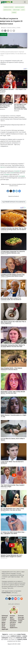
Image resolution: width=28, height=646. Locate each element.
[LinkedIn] (8, 31)
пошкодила (21, 176)
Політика (12, 624)
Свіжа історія (16, 9)
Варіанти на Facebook (13, 196)
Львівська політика (8, 7)
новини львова (8, 184)
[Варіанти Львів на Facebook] (6, 598)
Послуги (12, 615)
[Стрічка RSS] (21, 598)
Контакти (13, 622)
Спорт (20, 622)
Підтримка (13, 620)
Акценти (4, 617)
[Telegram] (11, 31)
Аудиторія (5, 629)
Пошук (4, 627)
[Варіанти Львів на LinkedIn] (12, 598)
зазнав (12, 172)
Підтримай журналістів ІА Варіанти (13, 202)
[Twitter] (5, 31)
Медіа (3, 622)
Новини (14, 12)
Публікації (5, 615)
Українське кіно (7, 9)
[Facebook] (2, 31)
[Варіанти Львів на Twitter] (9, 598)
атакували (16, 171)
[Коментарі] (14, 31)
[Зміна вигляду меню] (25, 2)
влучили (2, 167)
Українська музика (19, 7)
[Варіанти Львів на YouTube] (15, 598)
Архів (3, 626)
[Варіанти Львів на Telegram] (18, 598)
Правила (12, 626)
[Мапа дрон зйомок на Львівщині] (14, 610)
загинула (6, 174)
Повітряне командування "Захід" (19, 184)
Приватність (13, 627)
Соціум (3, 34)
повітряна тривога (13, 185)
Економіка (21, 619)
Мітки (3, 624)
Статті (22, 9)
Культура (21, 617)
